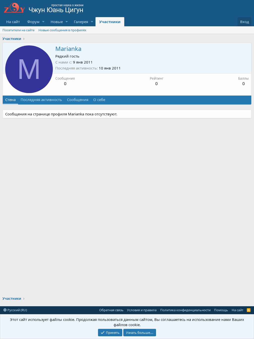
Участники (110, 21)
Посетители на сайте (18, 30)
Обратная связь (111, 310)
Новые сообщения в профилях (62, 30)
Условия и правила (142, 310)
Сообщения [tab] (77, 99)
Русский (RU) (17, 310)
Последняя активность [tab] (41, 99)
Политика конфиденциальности (185, 310)
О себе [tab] (99, 99)
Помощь (221, 310)
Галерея (81, 21)
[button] (43, 21)
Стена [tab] (10, 99)
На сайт (13, 21)
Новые (57, 21)
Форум (33, 21)
